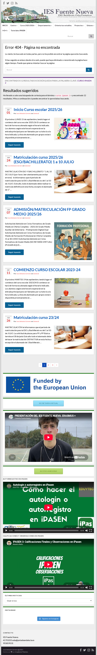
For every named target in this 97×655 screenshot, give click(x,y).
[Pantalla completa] (90, 530)
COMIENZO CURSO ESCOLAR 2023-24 (47, 269)
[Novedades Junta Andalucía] (16, 3)
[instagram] (12, 3)
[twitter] (7, 3)
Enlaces (90, 25)
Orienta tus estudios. (63, 25)
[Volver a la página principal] (48, 14)
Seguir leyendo (14, 145)
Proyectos (79, 25)
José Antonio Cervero (23, 113)
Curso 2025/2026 (27, 25)
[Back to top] (91, 649)
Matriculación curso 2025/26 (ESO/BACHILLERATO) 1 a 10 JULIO (44, 159)
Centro (13, 25)
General (36, 113)
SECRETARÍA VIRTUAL (48, 403)
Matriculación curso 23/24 (36, 317)
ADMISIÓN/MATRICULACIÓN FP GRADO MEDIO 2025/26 (50, 211)
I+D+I (4, 31)
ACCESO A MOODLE (48, 471)
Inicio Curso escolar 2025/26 (38, 109)
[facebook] (4, 3)
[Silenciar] (86, 530)
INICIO (5, 25)
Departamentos (44, 25)
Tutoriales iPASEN (18, 31)
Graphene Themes (21, 652)
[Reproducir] (6, 530)
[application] (48, 507)
